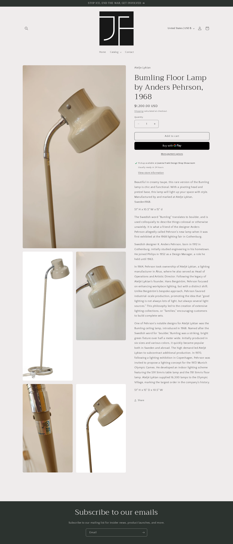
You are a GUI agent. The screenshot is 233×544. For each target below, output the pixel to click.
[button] (26, 28)
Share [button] (141, 400)
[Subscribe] (143, 532)
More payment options (172, 154)
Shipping (138, 111)
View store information (151, 172)
